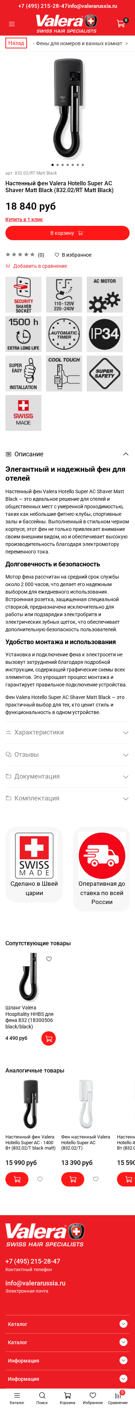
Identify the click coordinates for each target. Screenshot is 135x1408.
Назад (16, 43)
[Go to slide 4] (68, 165)
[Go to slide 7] (83, 165)
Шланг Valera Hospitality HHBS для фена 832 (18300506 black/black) (29, 1017)
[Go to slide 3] (63, 165)
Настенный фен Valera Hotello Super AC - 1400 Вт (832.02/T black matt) (30, 1142)
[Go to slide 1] (52, 165)
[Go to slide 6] (78, 165)
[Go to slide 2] (58, 165)
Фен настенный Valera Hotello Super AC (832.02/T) (85, 1142)
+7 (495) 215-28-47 (43, 6)
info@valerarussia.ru (92, 6)
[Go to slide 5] (73, 165)
